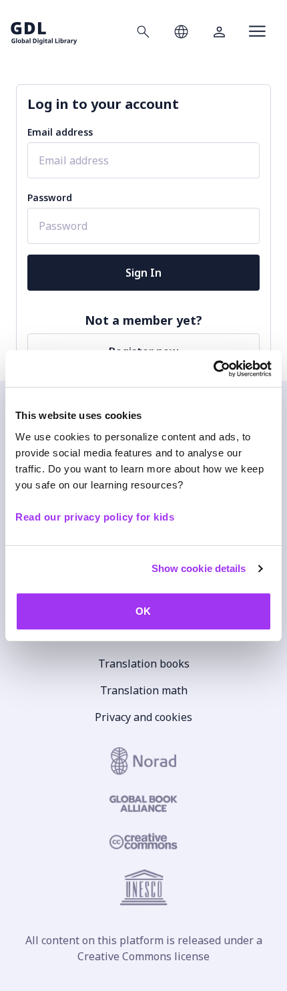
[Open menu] (257, 31)
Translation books (144, 663)
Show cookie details (199, 568)
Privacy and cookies (143, 717)
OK (143, 611)
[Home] (44, 31)
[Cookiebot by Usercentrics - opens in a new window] (213, 369)
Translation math (144, 690)
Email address (60, 132)
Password (49, 197)
